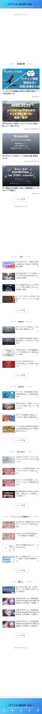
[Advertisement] (21, 37)
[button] (38, 435)
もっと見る (21, 199)
